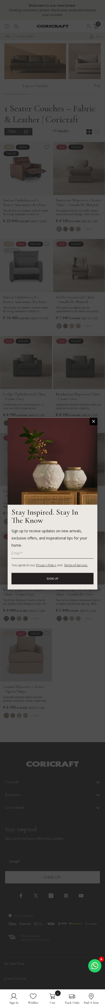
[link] (13, 998)
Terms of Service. (76, 565)
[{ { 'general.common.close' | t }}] (93, 421)
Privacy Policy (46, 565)
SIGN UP (52, 578)
